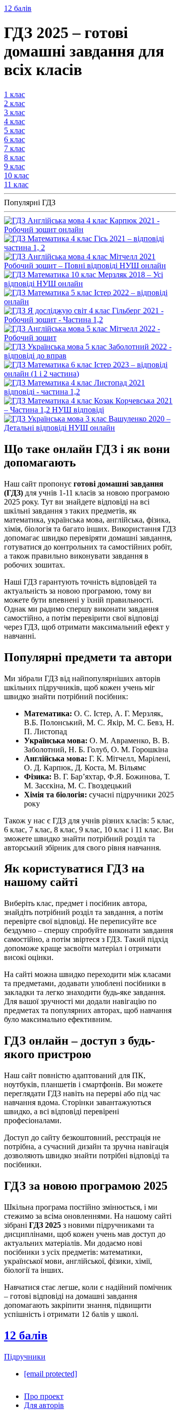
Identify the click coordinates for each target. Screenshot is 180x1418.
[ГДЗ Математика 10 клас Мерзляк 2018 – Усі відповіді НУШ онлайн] (90, 283)
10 (16, 175)
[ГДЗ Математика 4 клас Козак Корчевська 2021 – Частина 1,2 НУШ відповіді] (90, 409)
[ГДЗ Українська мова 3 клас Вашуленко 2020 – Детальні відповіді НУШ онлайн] (90, 427)
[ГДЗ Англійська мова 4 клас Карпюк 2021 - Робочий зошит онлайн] (90, 229)
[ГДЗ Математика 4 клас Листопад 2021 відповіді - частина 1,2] (90, 391)
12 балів (18, 8)
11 (16, 184)
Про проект (44, 1396)
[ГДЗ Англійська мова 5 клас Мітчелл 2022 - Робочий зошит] (90, 337)
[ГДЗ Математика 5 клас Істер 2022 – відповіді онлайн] (90, 301)
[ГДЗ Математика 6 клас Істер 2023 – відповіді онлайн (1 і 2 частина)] (90, 373)
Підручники (25, 1356)
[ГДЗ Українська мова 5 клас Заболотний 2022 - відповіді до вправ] (90, 355)
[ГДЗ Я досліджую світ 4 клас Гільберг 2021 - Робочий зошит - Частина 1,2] (90, 319)
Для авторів (44, 1405)
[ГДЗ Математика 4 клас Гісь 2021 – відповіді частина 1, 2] (90, 247)
